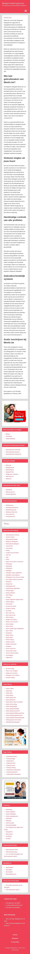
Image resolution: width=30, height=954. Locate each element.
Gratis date (9, 691)
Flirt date (8, 597)
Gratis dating (9, 695)
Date (7, 557)
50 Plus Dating (10, 668)
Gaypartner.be (10, 472)
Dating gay (9, 564)
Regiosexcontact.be (11, 512)
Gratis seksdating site (12, 816)
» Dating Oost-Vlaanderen (13, 769)
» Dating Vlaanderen (12, 772)
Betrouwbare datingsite (12, 543)
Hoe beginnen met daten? (13, 903)
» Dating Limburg (11, 767)
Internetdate (9, 604)
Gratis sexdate (10, 823)
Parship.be (9, 436)
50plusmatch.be (10, 492)
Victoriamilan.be (10, 516)
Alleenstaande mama (12, 849)
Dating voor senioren (12, 673)
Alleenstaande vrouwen (12, 535)
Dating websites (10, 593)
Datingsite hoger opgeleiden (14, 572)
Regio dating (9, 635)
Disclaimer (15, 938)
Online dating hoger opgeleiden (15, 628)
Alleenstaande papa (11, 851)
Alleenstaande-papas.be (13, 452)
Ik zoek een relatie (11, 606)
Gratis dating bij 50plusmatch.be (15, 713)
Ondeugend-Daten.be (12, 507)
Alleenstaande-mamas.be (13, 449)
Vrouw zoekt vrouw (11, 650)
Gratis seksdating (11, 814)
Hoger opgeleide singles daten (14, 599)
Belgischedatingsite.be (13, 3)
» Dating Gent (10, 761)
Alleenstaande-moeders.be (13, 454)
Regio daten (9, 637)
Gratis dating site (10, 699)
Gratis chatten (10, 688)
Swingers (8, 646)
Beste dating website (12, 539)
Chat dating (9, 548)
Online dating (9, 624)
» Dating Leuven (10, 765)
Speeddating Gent (11, 874)
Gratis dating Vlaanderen (13, 711)
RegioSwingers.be (11, 509)
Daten (7, 559)
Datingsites (9, 568)
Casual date (9, 546)
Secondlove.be (10, 514)
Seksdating (9, 809)
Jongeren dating (10, 608)
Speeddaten (9, 872)
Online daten (9, 626)
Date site (8, 555)
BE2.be (8, 434)
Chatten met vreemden (12, 552)
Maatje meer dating (11, 619)
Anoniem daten (10, 537)
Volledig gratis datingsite (13, 722)
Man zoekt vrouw (10, 615)
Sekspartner (9, 832)
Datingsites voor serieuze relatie (15, 577)
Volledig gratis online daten (13, 719)
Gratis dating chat (11, 697)
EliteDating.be (10, 469)
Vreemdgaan (9, 655)
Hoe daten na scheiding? (13, 907)
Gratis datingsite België (12, 708)
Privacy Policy (15, 942)
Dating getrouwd (10, 586)
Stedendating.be (10, 438)
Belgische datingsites (12, 541)
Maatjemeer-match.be (12, 474)
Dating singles (10, 590)
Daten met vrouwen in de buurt (14, 561)
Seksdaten (9, 818)
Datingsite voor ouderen (12, 675)
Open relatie (9, 630)
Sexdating (9, 836)
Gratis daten (9, 693)
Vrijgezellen (9, 657)
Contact (15, 934)
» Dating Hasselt (10, 763)
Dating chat (9, 584)
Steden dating (10, 639)
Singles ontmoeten (11, 644)
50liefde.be (9, 489)
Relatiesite (9, 633)
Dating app (9, 566)
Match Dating (9, 617)
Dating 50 (8, 581)
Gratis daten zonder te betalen (14, 702)
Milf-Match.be (9, 505)
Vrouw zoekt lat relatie (12, 653)
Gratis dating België (11, 706)
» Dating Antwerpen (11, 756)
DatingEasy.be (10, 467)
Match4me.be (9, 476)
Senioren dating (10, 677)
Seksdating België (11, 825)
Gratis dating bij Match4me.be (14, 715)
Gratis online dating (11, 704)
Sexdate (8, 838)
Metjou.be (8, 478)
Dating (8, 550)
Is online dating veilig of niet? (14, 905)
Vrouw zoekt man (11, 648)
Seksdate (8, 820)
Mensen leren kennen (12, 621)
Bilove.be (8, 465)
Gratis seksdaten (10, 811)
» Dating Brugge (10, 758)
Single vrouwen (10, 642)
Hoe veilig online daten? (13, 889)
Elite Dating (9, 595)
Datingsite (9, 570)
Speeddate (9, 869)
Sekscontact (9, 834)
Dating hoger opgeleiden (13, 588)
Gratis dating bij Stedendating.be (15, 717)
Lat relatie (8, 610)
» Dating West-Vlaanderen (13, 774)
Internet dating (10, 601)
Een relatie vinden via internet (14, 579)
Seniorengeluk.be (11, 494)
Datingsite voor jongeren (13, 575)
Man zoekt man (10, 613)
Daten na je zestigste (12, 671)
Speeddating (9, 867)
